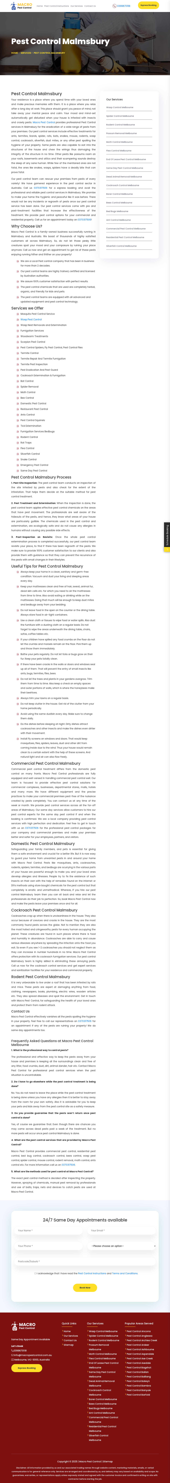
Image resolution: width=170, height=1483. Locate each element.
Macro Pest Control (44, 122)
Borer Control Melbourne (119, 194)
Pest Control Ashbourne (140, 1349)
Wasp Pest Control (31, 319)
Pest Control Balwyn (138, 1381)
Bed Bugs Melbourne (117, 211)
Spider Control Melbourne (120, 116)
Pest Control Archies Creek (142, 1340)
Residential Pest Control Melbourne (125, 237)
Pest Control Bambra (139, 1385)
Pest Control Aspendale (140, 1354)
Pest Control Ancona (139, 1331)
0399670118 (123, 6)
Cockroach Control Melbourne (122, 185)
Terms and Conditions (125, 1273)
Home (40, 6)
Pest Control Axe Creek (140, 1358)
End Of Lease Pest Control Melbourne (126, 159)
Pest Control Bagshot (139, 1367)
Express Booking (148, 5)
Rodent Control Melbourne (120, 124)
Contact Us (90, 6)
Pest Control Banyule (139, 1390)
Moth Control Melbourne (119, 142)
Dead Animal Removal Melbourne (124, 176)
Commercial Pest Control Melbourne (126, 228)
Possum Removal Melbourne (121, 133)
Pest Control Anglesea (139, 1335)
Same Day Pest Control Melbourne (124, 168)
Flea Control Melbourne (118, 150)
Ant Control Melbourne (118, 220)
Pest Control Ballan (138, 1372)
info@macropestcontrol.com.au (33, 1355)
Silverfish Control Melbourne (121, 246)
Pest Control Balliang (139, 1376)
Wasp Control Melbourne (119, 107)
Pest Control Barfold (138, 1394)
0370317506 (40, 188)
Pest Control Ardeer (138, 1345)
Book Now (85, 1287)
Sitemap (69, 1345)
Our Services (77, 6)
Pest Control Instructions (56, 6)
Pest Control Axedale (139, 1363)
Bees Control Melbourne (119, 202)
